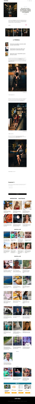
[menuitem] (29, 0)
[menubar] (29, 0)
